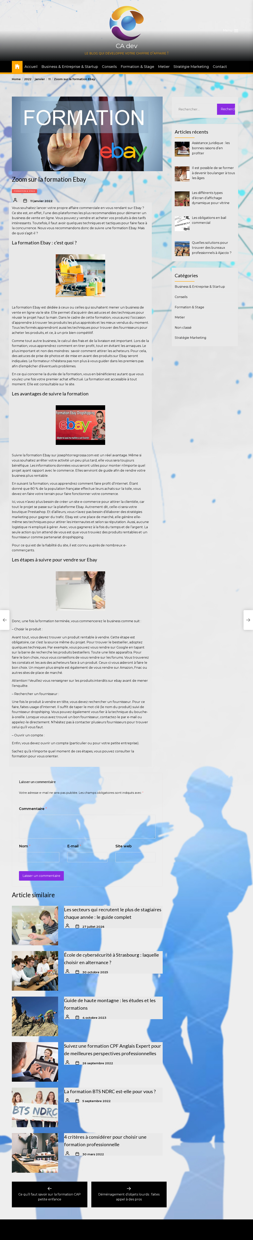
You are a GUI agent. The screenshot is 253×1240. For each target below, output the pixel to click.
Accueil (31, 67)
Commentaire (33, 809)
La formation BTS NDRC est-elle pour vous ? (110, 1091)
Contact (220, 67)
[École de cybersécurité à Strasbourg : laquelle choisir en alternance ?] (35, 971)
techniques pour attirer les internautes (59, 522)
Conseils (109, 67)
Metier (164, 67)
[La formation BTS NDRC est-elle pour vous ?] (35, 1107)
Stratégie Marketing (191, 67)
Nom (24, 846)
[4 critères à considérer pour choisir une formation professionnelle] (35, 1153)
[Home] (17, 66)
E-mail (74, 846)
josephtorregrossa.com (75, 455)
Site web (123, 846)
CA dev (126, 46)
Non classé (183, 327)
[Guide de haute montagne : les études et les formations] (35, 1016)
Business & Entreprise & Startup (70, 67)
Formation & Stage (137, 67)
